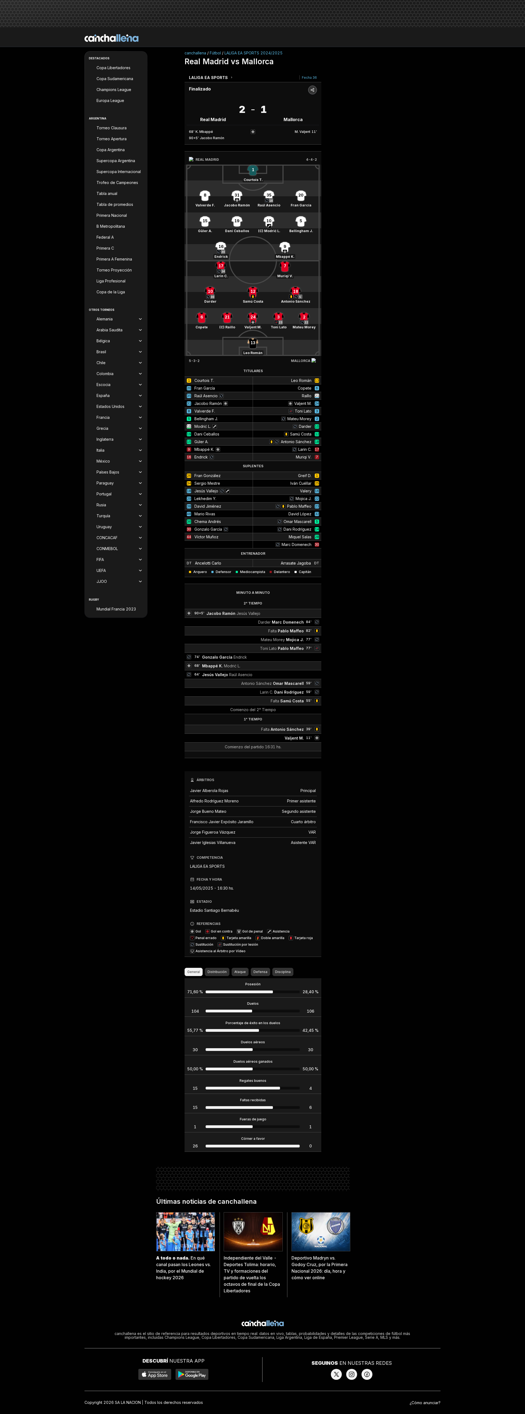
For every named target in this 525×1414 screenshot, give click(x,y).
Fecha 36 (309, 77)
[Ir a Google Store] (192, 1374)
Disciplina (283, 972)
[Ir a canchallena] (111, 38)
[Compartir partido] (312, 90)
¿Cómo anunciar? (425, 1402)
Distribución (217, 972)
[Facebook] (366, 1374)
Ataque (240, 972)
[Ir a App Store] (154, 1374)
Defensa (260, 972)
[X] (336, 1374)
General (193, 972)
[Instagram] (351, 1374)
